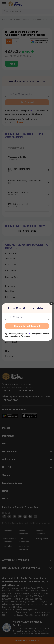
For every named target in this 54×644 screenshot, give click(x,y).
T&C (29, 333)
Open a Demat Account (27, 326)
